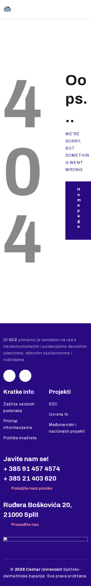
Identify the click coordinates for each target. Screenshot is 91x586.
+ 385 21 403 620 (29, 478)
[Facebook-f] (25, 376)
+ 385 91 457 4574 (31, 468)
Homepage (79, 208)
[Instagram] (9, 376)
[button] (85, 9)
